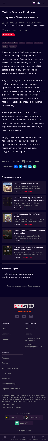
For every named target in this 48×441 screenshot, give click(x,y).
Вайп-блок (6, 378)
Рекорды (5, 358)
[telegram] (17, 316)
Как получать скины (10, 368)
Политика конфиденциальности (33, 346)
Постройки (6, 373)
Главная (5, 329)
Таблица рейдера (9, 384)
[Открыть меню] (4, 3)
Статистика (6, 334)
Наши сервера (31, 329)
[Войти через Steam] (43, 3)
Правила (28, 334)
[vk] (24, 316)
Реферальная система (11, 389)
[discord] (31, 316)
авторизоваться (23, 277)
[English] (39, 3)
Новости (5, 339)
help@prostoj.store (24, 311)
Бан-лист (5, 363)
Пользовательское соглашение (32, 339)
